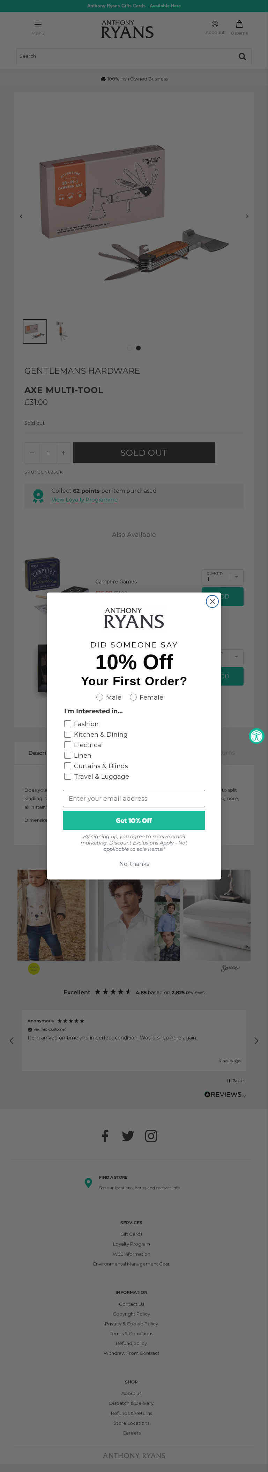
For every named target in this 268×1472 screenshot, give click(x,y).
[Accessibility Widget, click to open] (257, 736)
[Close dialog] (212, 601)
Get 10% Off (134, 820)
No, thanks (134, 864)
